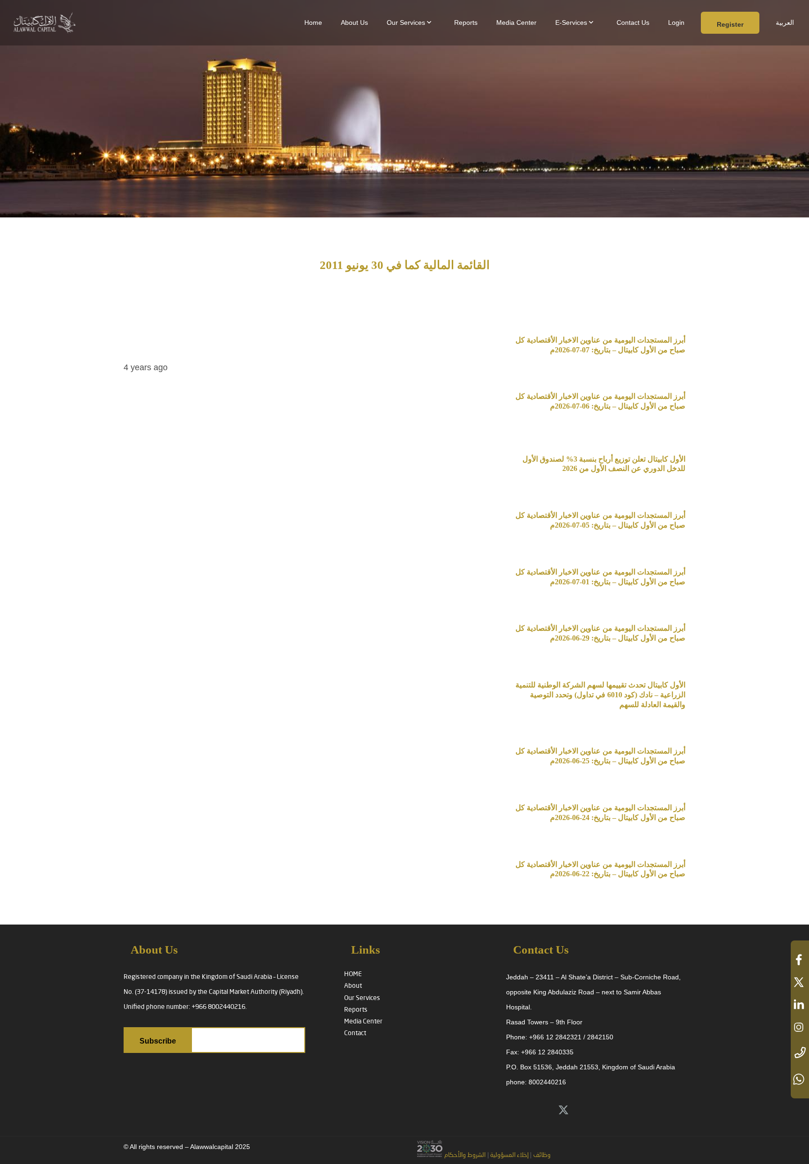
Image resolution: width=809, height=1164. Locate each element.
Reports (356, 1010)
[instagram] (800, 1027)
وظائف (542, 1155)
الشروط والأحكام (464, 1155)
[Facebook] (604, 1110)
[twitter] (800, 982)
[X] (563, 1110)
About (353, 986)
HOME (353, 974)
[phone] (800, 1053)
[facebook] (800, 959)
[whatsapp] (800, 1079)
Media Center (363, 1021)
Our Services (362, 998)
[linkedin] (800, 1004)
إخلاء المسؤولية (509, 1155)
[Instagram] (626, 1110)
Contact (355, 1033)
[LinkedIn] (584, 1110)
